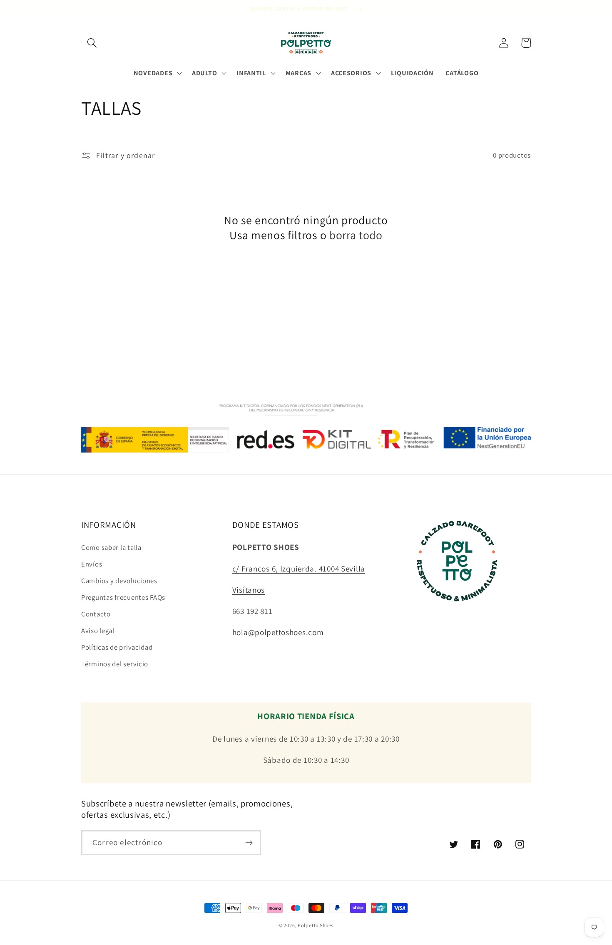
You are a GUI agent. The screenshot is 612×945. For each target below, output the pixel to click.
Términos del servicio (114, 663)
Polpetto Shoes (315, 925)
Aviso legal (97, 630)
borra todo (356, 235)
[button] (92, 43)
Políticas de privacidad (117, 647)
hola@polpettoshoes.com (278, 632)
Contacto (96, 613)
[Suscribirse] (249, 842)
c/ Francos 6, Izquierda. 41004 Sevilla (298, 568)
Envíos (91, 564)
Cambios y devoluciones (119, 580)
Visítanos (248, 589)
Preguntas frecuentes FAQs (123, 597)
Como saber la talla (111, 547)
